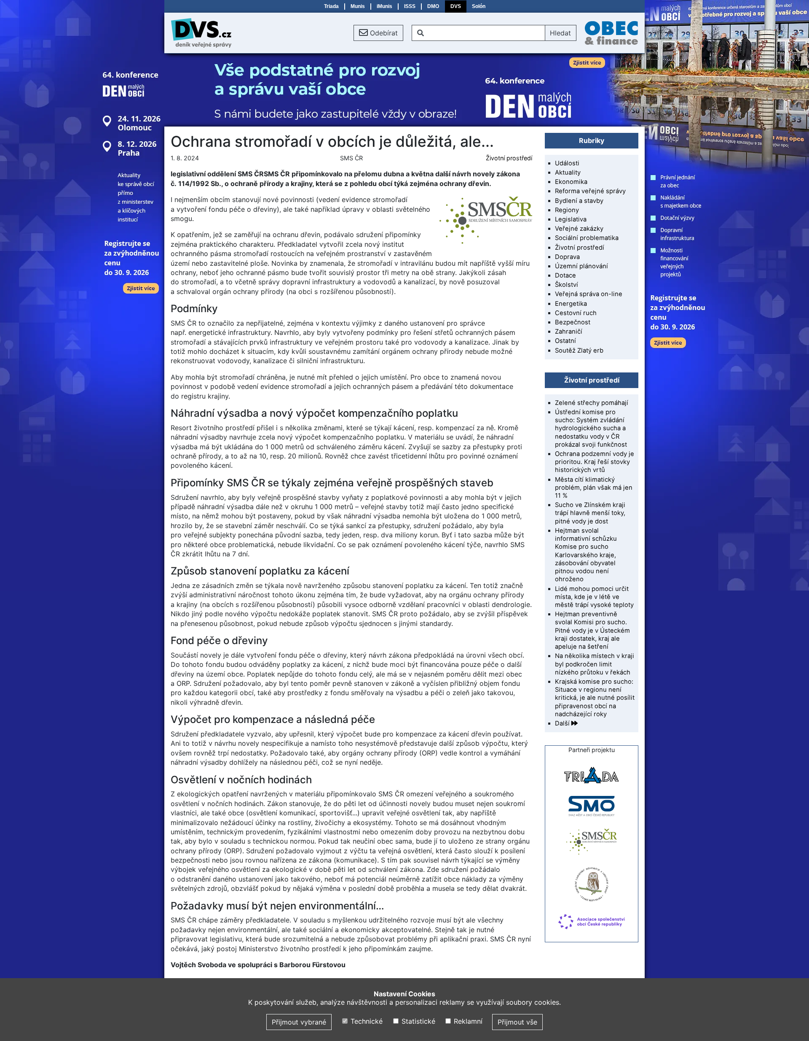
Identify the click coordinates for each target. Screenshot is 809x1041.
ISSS (409, 6)
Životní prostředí (509, 158)
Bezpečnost (572, 322)
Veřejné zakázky (579, 228)
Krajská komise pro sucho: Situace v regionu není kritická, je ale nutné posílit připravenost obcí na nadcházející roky (595, 698)
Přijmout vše (517, 1022)
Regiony (567, 210)
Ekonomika (571, 182)
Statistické (417, 1021)
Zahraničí (568, 331)
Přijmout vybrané (299, 1022)
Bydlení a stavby (579, 201)
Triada (331, 6)
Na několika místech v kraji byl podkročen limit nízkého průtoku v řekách (594, 664)
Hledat (560, 33)
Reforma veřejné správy (590, 191)
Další (563, 723)
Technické (365, 1021)
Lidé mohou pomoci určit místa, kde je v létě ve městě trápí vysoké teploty (594, 597)
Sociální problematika (587, 238)
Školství (566, 285)
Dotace (565, 275)
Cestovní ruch (576, 313)
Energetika (571, 303)
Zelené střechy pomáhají (591, 403)
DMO (433, 6)
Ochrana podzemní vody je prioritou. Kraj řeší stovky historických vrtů (594, 462)
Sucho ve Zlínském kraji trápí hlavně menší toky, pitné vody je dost (590, 513)
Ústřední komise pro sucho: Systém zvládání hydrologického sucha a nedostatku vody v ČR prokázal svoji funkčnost (591, 428)
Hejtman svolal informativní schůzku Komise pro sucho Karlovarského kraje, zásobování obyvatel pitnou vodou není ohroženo (586, 555)
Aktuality (568, 172)
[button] (378, 33)
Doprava (567, 257)
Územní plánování (581, 266)
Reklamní (467, 1021)
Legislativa (571, 219)
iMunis (384, 6)
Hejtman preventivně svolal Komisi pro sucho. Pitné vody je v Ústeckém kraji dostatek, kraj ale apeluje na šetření (592, 630)
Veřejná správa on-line (588, 294)
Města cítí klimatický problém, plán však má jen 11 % (593, 487)
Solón (478, 6)
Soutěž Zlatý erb (579, 350)
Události (567, 163)
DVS (455, 6)
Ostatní (565, 341)
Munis (358, 6)
